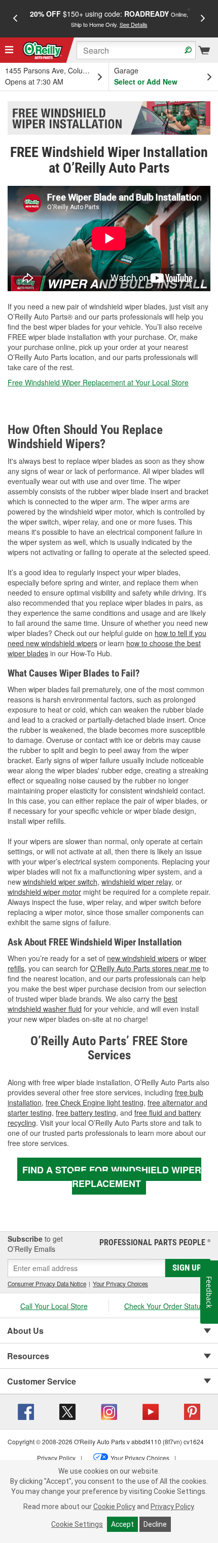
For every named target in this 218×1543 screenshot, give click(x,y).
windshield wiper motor (44, 892)
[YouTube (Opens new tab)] (150, 1411)
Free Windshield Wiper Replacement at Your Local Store (98, 382)
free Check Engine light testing (94, 1102)
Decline (155, 1524)
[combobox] (136, 50)
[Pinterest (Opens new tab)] (192, 1411)
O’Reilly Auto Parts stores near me (145, 968)
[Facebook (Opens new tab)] (26, 1411)
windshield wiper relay (136, 882)
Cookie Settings (77, 1524)
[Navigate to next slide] (202, 18)
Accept (122, 1524)
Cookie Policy (114, 1506)
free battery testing (86, 1112)
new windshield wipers (142, 958)
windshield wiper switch (60, 882)
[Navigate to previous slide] (15, 18)
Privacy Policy (172, 1506)
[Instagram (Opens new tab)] (109, 1411)
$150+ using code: (109, 18)
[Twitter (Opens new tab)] (67, 1411)
